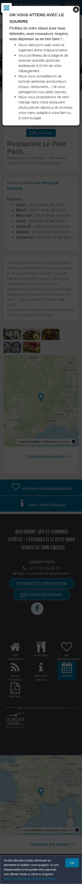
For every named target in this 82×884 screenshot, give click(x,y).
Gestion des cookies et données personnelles (30, 878)
